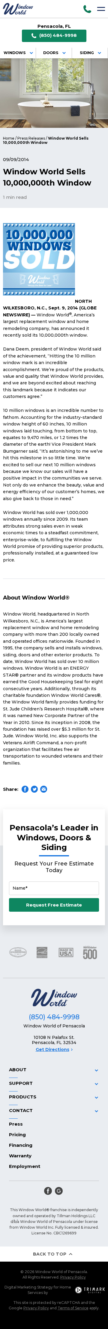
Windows (15, 52)
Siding (87, 52)
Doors (50, 52)
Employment (24, 1166)
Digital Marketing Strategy (28, 1287)
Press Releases (31, 138)
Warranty (20, 1156)
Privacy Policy (73, 1277)
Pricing (17, 1134)
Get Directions (52, 1049)
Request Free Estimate (54, 905)
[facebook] (48, 1191)
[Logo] (18, 9)
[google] (59, 1191)
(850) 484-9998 (58, 35)
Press (16, 1124)
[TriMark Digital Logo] (90, 1290)
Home (8, 138)
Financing (20, 1145)
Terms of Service (73, 1308)
